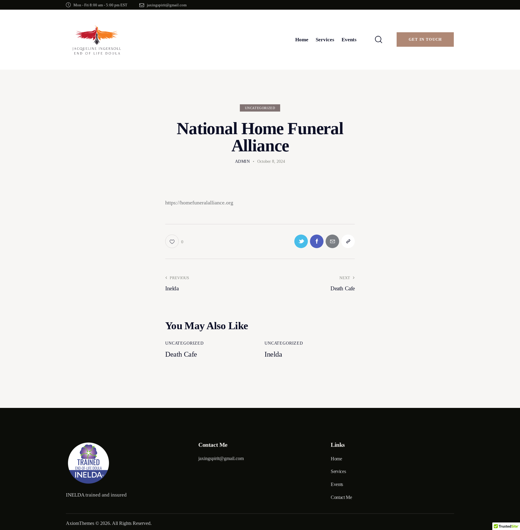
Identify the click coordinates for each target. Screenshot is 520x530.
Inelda (273, 354)
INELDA (75, 495)
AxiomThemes (80, 523)
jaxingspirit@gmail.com (221, 458)
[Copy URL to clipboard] (348, 241)
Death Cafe (181, 354)
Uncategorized (260, 108)
